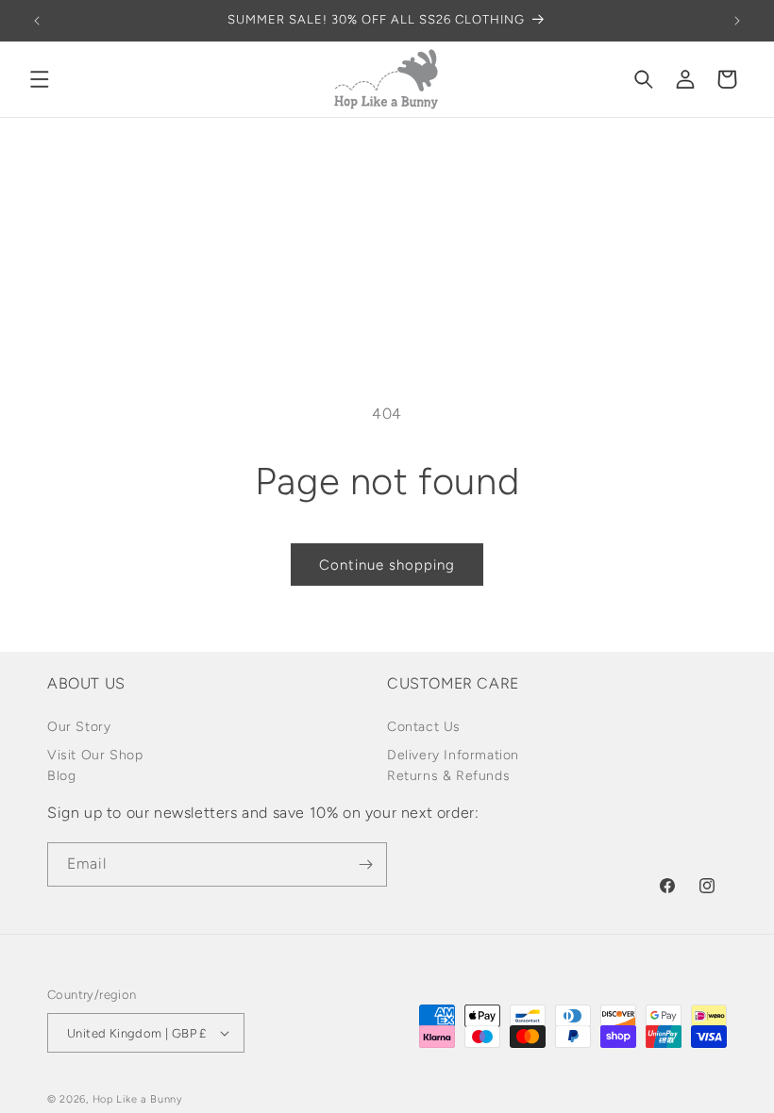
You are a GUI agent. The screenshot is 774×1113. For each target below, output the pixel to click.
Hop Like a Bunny (138, 1099)
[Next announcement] (737, 21)
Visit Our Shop (95, 755)
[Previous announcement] (37, 21)
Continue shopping (387, 564)
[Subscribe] (365, 864)
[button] (39, 79)
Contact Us (424, 727)
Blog (61, 776)
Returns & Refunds (448, 776)
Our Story (78, 727)
